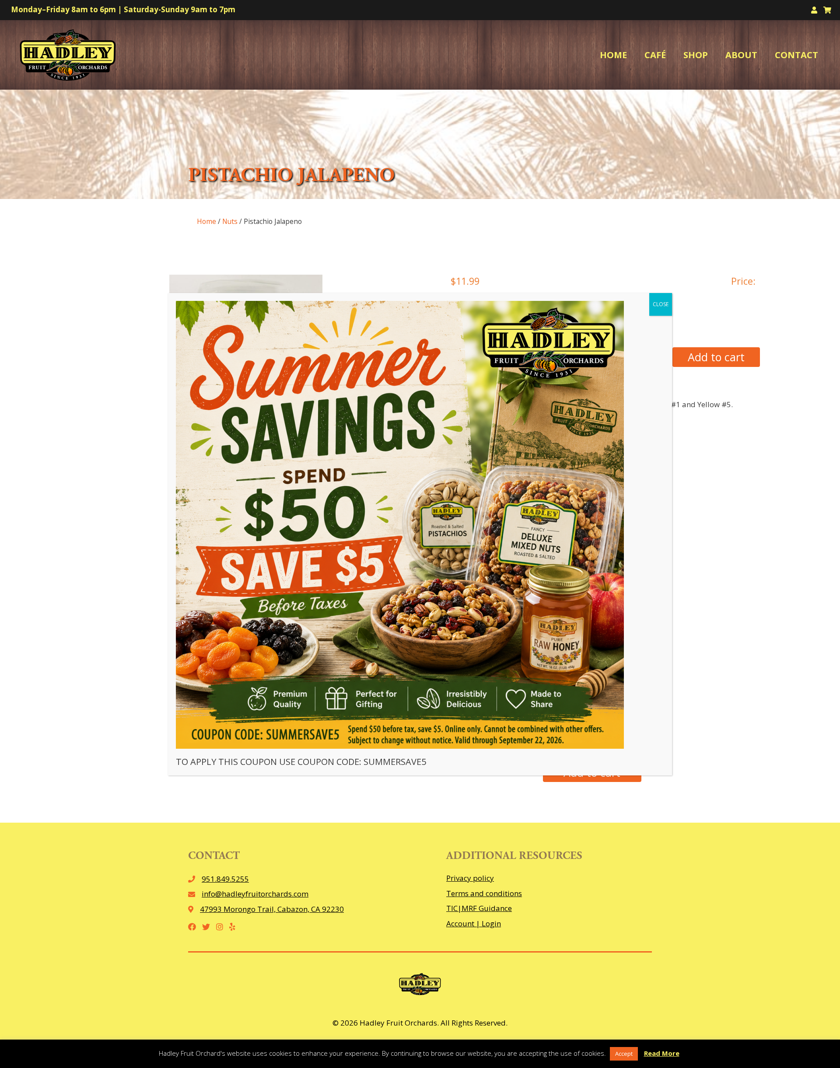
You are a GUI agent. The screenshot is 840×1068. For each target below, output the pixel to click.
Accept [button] (624, 1054)
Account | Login (473, 923)
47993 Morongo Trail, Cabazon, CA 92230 (272, 909)
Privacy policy (470, 878)
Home (206, 221)
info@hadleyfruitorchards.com (255, 894)
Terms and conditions (484, 893)
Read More (661, 1053)
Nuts (230, 221)
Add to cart (716, 356)
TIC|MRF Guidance (479, 908)
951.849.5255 (225, 879)
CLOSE (660, 304)
